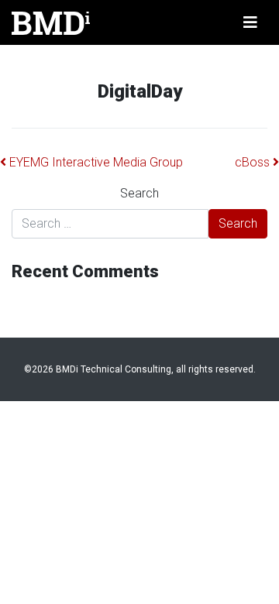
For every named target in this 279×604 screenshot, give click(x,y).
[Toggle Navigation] (250, 22)
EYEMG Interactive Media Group (94, 162)
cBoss (254, 162)
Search (139, 193)
